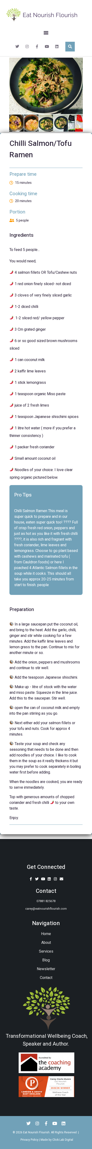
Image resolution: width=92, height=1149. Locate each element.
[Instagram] (27, 46)
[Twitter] (17, 46)
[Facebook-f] (37, 46)
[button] (46, 33)
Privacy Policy (29, 1140)
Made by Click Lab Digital (57, 1140)
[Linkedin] (57, 46)
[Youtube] (47, 46)
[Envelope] (61, 879)
